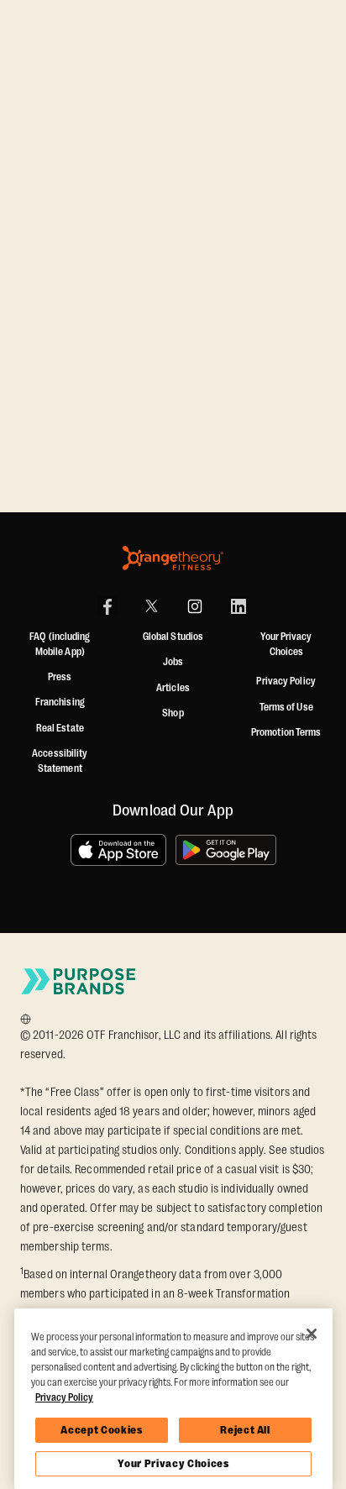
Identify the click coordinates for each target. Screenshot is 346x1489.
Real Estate (60, 728)
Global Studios (173, 636)
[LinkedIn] (238, 606)
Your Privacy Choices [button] (286, 644)
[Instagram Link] (195, 606)
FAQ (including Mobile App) (59, 644)
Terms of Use (286, 707)
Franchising (60, 702)
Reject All (245, 1429)
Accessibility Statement (59, 760)
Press (60, 677)
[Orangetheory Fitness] (173, 558)
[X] (151, 606)
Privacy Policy (285, 681)
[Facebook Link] (107, 606)
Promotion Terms (286, 732)
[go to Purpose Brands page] (79, 981)
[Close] (311, 1333)
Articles (173, 688)
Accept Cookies (101, 1429)
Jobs (173, 662)
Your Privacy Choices (173, 1463)
